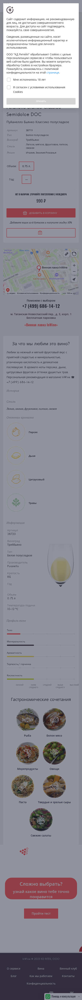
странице (53, 72)
